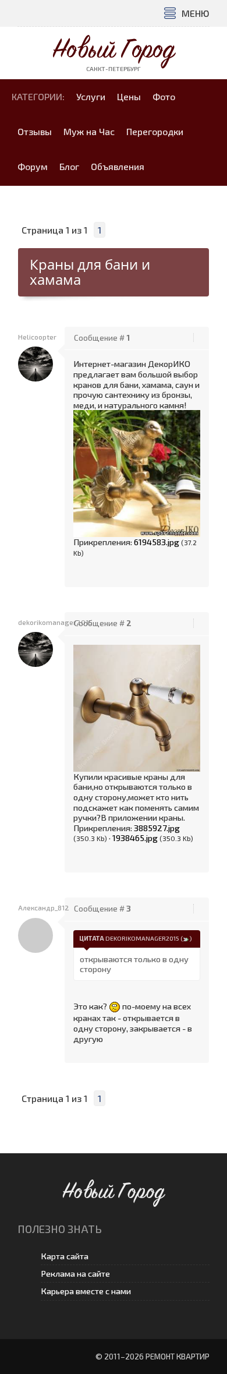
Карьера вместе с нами (86, 1291)
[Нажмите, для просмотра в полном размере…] (136, 472)
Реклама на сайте (75, 1273)
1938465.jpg (135, 837)
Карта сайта (64, 1256)
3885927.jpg (157, 827)
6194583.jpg (156, 541)
